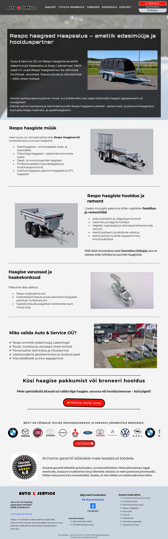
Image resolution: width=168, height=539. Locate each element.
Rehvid (126, 515)
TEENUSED (93, 7)
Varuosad (127, 511)
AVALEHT (50, 7)
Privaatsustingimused (83, 524)
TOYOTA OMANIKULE (71, 7)
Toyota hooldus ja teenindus (136, 498)
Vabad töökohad (131, 525)
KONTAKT (125, 7)
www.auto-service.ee (21, 514)
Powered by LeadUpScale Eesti (84, 537)
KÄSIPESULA (109, 7)
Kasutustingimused (82, 521)
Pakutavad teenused (133, 504)
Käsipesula (128, 518)
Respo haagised (130, 508)
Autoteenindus (130, 501)
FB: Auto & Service (93, 499)
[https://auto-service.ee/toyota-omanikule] (37, 493)
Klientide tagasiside (132, 521)
